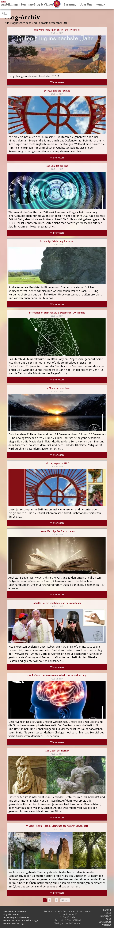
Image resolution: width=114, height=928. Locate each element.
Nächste (65, 900)
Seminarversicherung (13, 923)
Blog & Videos (43, 4)
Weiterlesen (57, 82)
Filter (5, 13)
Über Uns (85, 4)
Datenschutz (105, 921)
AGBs (108, 918)
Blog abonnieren (11, 914)
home (3, 1)
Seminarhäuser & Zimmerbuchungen (21, 920)
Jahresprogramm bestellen (16, 917)
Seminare (27, 4)
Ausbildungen (10, 4)
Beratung (70, 4)
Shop (108, 912)
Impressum (105, 915)
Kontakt (101, 4)
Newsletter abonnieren (14, 911)
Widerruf (106, 924)
